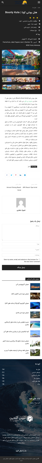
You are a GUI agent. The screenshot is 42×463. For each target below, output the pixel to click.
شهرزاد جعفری (21, 210)
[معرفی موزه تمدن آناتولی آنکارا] (35, 296)
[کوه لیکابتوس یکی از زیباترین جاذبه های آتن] (35, 333)
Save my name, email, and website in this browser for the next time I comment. (22, 261)
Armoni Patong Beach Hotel (14, 188)
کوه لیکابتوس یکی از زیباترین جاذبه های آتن (16, 331)
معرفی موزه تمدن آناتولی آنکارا (20, 294)
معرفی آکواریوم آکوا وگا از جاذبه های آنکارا (17, 303)
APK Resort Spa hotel (30, 187)
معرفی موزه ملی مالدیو (22, 313)
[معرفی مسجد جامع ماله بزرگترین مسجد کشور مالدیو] (35, 343)
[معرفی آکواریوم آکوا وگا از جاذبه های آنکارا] (35, 305)
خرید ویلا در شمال (35, 403)
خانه (39, 8)
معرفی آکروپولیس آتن (22, 284)
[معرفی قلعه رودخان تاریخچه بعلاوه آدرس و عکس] (35, 352)
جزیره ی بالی (28, 101)
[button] (2, 2)
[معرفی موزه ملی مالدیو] (35, 314)
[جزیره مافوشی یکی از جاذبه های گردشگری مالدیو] (35, 324)
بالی (29, 166)
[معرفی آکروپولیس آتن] (35, 286)
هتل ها (34, 8)
